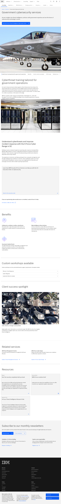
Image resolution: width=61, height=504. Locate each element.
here (35, 499)
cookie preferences (25, 496)
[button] (56, 1)
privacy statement (22, 500)
